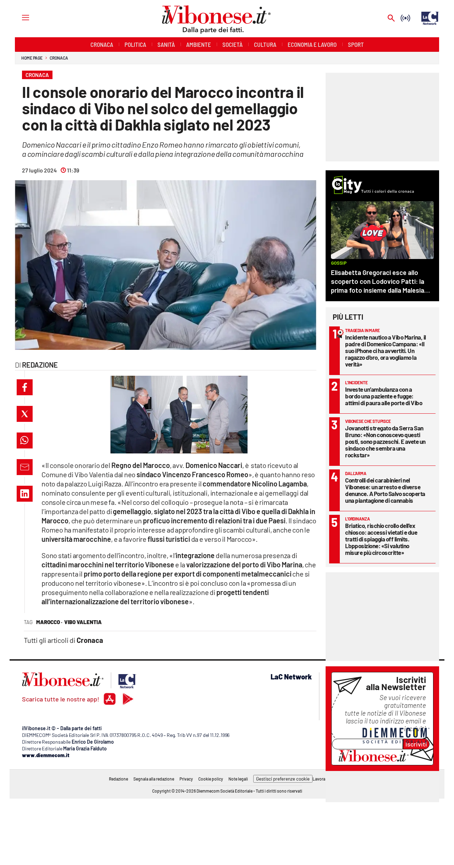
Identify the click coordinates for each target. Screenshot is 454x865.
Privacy (186, 778)
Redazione (118, 778)
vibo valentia (83, 622)
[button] (25, 387)
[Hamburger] (19, 17)
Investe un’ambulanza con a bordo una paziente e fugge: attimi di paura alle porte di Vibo (383, 396)
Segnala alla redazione (153, 778)
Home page (32, 57)
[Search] (391, 19)
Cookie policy (210, 778)
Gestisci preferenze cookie (283, 779)
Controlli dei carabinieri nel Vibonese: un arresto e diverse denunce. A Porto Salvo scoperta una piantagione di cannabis (385, 490)
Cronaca (59, 57)
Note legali (238, 778)
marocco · (49, 622)
